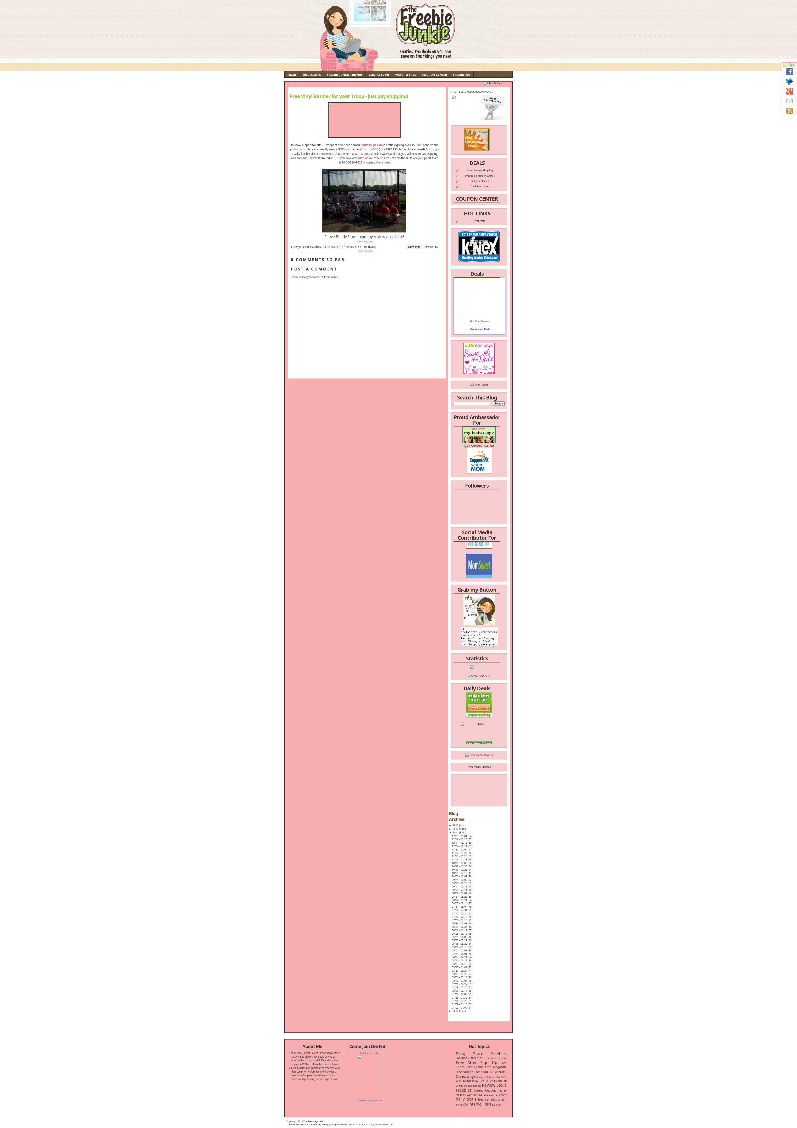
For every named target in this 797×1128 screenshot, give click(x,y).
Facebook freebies (469, 1058)
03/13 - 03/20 (460, 974)
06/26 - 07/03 (460, 923)
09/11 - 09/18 (460, 886)
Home (292, 75)
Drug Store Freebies (481, 1053)
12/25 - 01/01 (460, 836)
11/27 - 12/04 (460, 849)
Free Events (474, 1067)
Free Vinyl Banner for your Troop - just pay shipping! (349, 96)
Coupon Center (434, 75)
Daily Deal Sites (480, 181)
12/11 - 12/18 (460, 842)
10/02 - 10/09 (460, 876)
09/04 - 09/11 (460, 890)
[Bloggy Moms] (479, 558)
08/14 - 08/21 (460, 900)
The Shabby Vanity (318, 1124)
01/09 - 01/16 (460, 1004)
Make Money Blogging (480, 170)
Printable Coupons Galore (480, 176)
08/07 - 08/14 (460, 903)
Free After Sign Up (476, 1062)
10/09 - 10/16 (460, 873)
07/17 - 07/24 (460, 913)
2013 (456, 825)
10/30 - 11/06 (460, 863)
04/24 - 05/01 (460, 954)
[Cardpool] (479, 739)
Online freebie (464, 1085)
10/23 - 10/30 (460, 866)
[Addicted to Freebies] (370, 1097)
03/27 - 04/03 (460, 967)
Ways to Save (405, 75)
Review (488, 1085)
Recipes (477, 1085)
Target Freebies (485, 1090)
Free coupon (464, 1072)
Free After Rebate (495, 1058)
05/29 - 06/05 (460, 937)
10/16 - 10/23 (460, 869)
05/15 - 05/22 (460, 943)
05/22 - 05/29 (460, 940)
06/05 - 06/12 (460, 933)
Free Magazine (496, 1067)
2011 (456, 832)
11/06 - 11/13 (460, 859)
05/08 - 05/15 (460, 947)
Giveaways (466, 1076)
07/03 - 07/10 (460, 920)
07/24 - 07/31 (460, 910)
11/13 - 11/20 (460, 856)
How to (483, 1080)
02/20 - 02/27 (460, 984)
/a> (489, 562)
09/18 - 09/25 (460, 883)
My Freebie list (498, 1080)
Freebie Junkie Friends (345, 75)
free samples (487, 1099)
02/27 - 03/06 (460, 981)
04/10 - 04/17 (460, 960)
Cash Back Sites (480, 186)
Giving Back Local (485, 1077)
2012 (456, 829)
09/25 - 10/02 (460, 880)
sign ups (497, 1104)
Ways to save (474, 1094)
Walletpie (479, 221)
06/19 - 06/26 (460, 927)
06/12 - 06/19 (460, 930)
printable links (477, 1104)
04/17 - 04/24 (460, 957)
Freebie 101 (461, 75)
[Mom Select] (479, 551)
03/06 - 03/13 (460, 977)
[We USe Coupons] (479, 732)
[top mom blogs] (479, 724)
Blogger (486, 767)
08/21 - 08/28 (460, 896)
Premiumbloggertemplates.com (376, 1124)
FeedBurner (364, 251)
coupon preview (495, 1094)
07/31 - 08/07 (460, 906)
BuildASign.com (372, 145)
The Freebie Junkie (313, 1121)
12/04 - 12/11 (460, 846)
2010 (456, 1011)
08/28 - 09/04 (460, 893)
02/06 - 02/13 (460, 991)
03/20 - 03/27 (460, 970)
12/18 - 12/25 (460, 839)
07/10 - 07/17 (460, 917)
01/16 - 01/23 (460, 1001)
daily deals (466, 1099)
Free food (481, 1072)
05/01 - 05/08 (460, 950)
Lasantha (352, 1124)
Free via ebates (498, 1072)
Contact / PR (379, 75)
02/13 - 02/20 (460, 987)
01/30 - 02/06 (460, 994)
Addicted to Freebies (370, 1053)
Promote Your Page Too (370, 1100)
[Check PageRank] (479, 675)
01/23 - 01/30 (460, 997)
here (387, 162)
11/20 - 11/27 (460, 853)
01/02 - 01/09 (460, 1007)
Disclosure (312, 75)
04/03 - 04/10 (460, 964)
